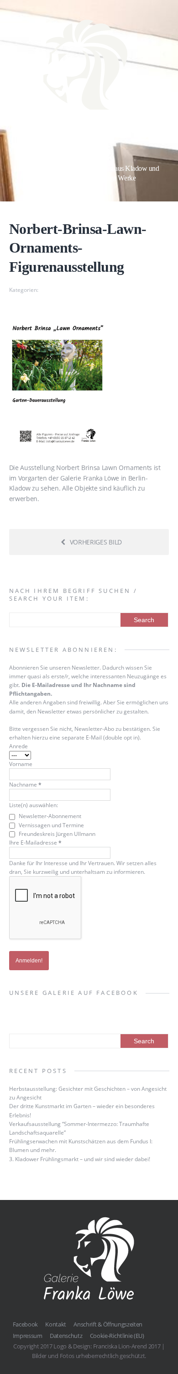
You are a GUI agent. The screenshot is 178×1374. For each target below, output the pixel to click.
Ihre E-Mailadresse (35, 842)
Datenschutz (66, 1336)
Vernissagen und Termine (50, 825)
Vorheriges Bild (96, 542)
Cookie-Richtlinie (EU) (117, 1336)
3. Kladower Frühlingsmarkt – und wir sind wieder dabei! (79, 1159)
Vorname (20, 764)
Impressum (27, 1336)
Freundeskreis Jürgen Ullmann (56, 834)
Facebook (25, 1324)
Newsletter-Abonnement (49, 816)
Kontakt (55, 1324)
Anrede (18, 746)
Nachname (25, 784)
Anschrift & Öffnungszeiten (107, 1324)
